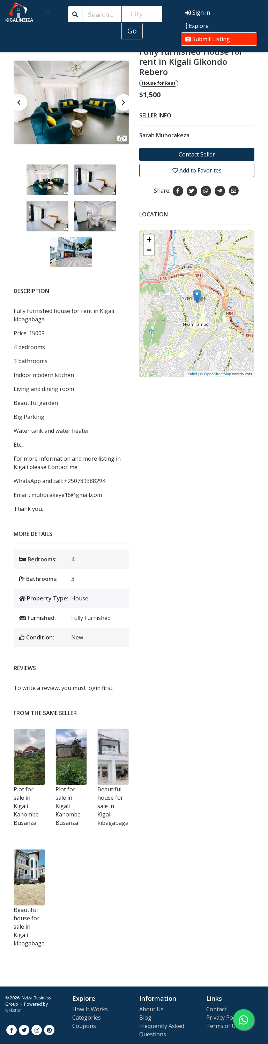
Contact (216, 1009)
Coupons (84, 1026)
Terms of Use (224, 1026)
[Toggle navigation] (47, 11)
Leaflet (191, 373)
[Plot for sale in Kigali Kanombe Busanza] (29, 757)
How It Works (90, 1009)
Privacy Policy (223, 1017)
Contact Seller (197, 154)
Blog (145, 1017)
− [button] (149, 250)
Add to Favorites (200, 170)
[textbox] (142, 14)
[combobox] (142, 14)
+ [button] (149, 239)
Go (132, 31)
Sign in (200, 12)
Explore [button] (198, 26)
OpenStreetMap (217, 373)
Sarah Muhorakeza (164, 135)
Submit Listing (210, 39)
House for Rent (159, 83)
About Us (151, 1009)
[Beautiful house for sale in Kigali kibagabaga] (113, 757)
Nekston (13, 1010)
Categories (86, 1017)
